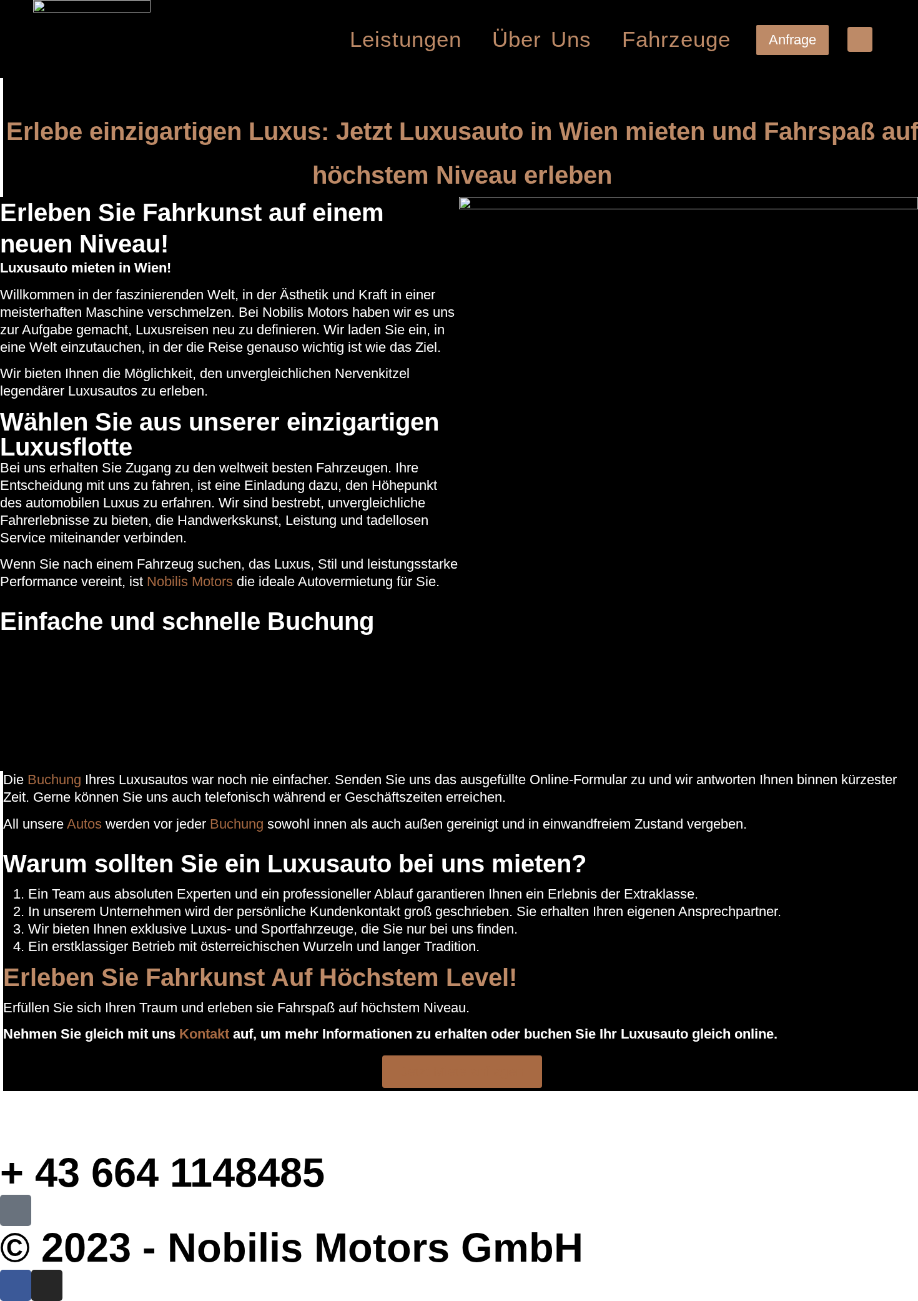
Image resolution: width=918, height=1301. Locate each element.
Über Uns (541, 39)
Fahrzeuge (676, 39)
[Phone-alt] (859, 39)
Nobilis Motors (188, 581)
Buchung (54, 779)
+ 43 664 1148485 (162, 1172)
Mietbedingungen (690, 1121)
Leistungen (405, 39)
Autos (84, 824)
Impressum (120, 1121)
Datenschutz (375, 1121)
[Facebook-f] (15, 1285)
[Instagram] (46, 1285)
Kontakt (204, 1034)
